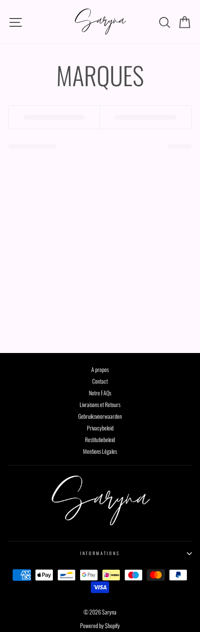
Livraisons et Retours (100, 404)
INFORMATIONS (100, 553)
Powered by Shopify (100, 625)
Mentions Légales (100, 451)
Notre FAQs (100, 393)
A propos (100, 369)
